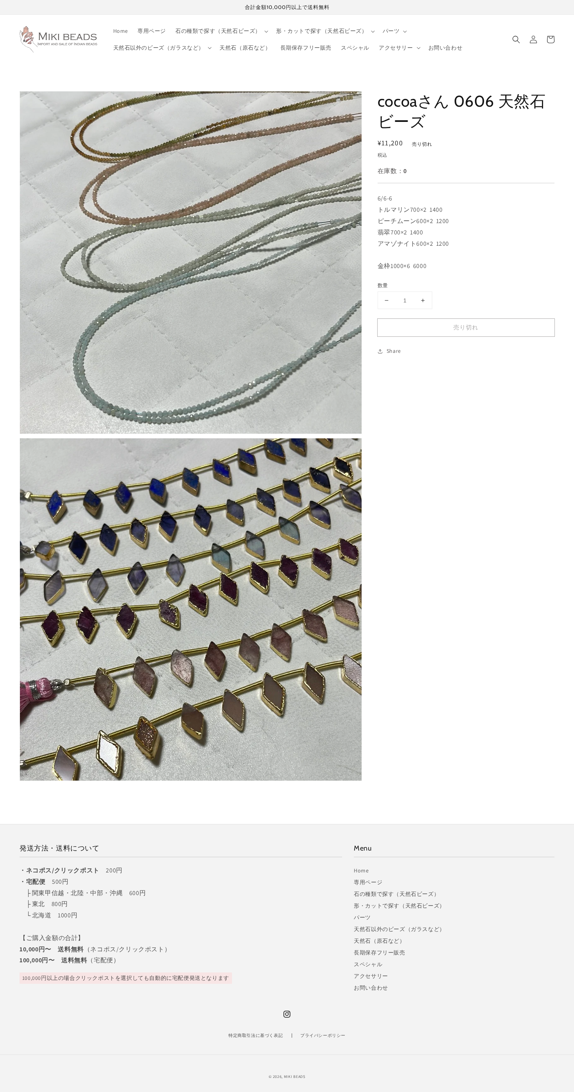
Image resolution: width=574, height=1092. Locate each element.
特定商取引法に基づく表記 (255, 1035)
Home (361, 870)
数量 (383, 285)
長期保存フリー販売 (379, 952)
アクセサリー (371, 975)
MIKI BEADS (294, 1076)
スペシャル (368, 964)
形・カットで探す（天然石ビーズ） (399, 905)
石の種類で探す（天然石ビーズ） (396, 893)
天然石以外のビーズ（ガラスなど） (399, 929)
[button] (516, 39)
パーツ (362, 917)
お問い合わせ (371, 987)
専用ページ (368, 882)
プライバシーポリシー (323, 1035)
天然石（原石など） (379, 940)
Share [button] (394, 351)
